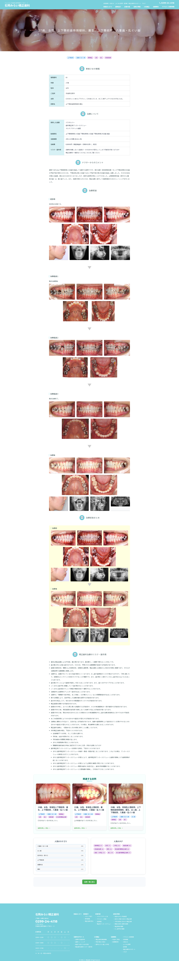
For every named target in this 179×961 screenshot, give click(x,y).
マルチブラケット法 (102, 916)
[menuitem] (118, 6)
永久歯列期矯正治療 (61, 817)
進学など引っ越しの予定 (102, 944)
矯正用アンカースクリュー (104, 924)
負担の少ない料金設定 (121, 916)
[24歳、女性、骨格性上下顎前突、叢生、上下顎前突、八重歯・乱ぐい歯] (53, 803)
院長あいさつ (77, 914)
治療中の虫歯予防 (80, 939)
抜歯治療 (51, 817)
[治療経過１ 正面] (90, 292)
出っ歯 (133, 816)
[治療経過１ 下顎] (103, 311)
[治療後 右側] (117, 465)
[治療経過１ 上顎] (75, 311)
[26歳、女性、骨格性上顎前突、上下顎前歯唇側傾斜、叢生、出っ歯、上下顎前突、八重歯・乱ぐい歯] (126, 803)
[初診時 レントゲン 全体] (120, 253)
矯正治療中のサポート (129, 949)
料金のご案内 (116, 939)
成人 (101, 57)
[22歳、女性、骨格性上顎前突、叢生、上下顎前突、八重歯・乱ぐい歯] (89, 803)
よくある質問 (126, 944)
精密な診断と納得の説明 (121, 924)
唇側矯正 (90, 57)
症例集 (125, 947)
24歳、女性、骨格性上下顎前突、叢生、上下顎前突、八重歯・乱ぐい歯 (53, 808)
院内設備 (87, 919)
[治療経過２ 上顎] (75, 367)
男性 (109, 849)
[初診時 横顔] (58, 253)
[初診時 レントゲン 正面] (79, 253)
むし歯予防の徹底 (119, 929)
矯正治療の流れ (89, 921)
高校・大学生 (100, 852)
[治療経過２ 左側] (62, 348)
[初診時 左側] (62, 214)
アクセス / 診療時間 (128, 937)
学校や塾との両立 (100, 942)
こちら (87, 152)
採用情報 (125, 939)
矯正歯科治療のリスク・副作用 (83, 947)
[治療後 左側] (62, 465)
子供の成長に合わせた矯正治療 (123, 921)
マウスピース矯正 (101, 919)
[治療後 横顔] (58, 504)
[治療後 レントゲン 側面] (99, 504)
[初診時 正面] (90, 214)
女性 (96, 57)
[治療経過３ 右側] (117, 409)
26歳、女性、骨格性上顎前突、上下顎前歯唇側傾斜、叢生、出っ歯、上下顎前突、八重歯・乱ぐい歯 (126, 810)
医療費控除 (115, 942)
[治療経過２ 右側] (117, 348)
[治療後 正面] (90, 465)
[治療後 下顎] (103, 485)
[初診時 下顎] (103, 234)
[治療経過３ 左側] (62, 409)
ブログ (125, 952)
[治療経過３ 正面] (90, 409)
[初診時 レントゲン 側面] (99, 253)
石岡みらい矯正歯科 (17, 5)
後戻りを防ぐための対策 (82, 944)
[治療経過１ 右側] (117, 292)
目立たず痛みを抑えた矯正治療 (123, 919)
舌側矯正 (99, 921)
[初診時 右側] (117, 214)
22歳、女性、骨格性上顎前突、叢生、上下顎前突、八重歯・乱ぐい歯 (89, 808)
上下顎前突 (70, 57)
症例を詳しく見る (44, 828)
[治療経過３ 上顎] (75, 429)
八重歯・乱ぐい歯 (80, 57)
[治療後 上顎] (75, 485)
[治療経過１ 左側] (62, 292)
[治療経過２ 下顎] (103, 367)
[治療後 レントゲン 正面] (79, 504)
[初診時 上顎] (75, 234)
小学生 (117, 845)
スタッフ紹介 (88, 916)
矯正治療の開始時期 (101, 939)
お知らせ (125, 942)
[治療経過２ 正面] (90, 348)
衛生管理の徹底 (119, 926)
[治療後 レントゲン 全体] (120, 504)
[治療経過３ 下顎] (103, 429)
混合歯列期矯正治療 (122, 849)
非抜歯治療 (108, 57)
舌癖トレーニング (80, 942)
